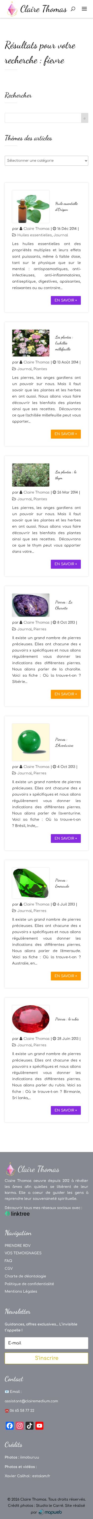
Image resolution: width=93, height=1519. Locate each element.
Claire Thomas (37, 229)
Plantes (40, 369)
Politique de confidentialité (29, 1284)
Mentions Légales (21, 1291)
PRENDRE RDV (18, 1246)
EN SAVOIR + (66, 300)
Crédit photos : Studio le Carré (35, 1506)
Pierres (39, 629)
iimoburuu (29, 1457)
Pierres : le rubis (67, 1018)
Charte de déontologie (25, 1276)
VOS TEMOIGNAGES (23, 1253)
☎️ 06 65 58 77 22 (19, 1411)
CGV (9, 1268)
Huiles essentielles (34, 235)
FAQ (8, 1261)
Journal (61, 235)
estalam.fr (41, 1476)
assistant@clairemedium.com (31, 1401)
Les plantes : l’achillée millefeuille (64, 343)
